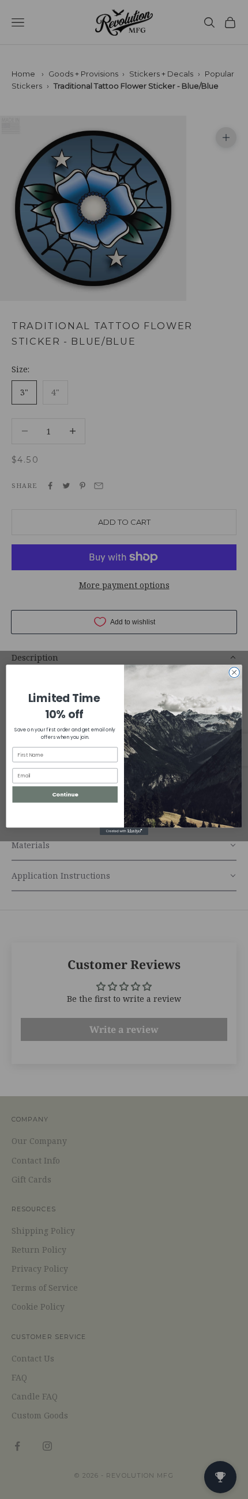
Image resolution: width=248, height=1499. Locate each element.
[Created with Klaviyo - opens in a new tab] (124, 831)
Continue (65, 794)
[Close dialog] (234, 672)
